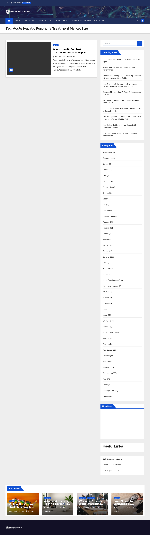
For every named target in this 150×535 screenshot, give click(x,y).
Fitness (105, 234)
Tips (104, 379)
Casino (105, 170)
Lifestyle (106, 321)
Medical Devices (109, 332)
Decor (105, 199)
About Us (30, 21)
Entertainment (108, 216)
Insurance (107, 292)
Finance (106, 228)
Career (105, 164)
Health (56, 45)
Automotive (107, 152)
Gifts (104, 263)
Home (17, 21)
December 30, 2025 (54, 508)
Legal (105, 315)
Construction (108, 187)
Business (106, 158)
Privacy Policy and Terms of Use (88, 21)
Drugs (105, 205)
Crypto (105, 193)
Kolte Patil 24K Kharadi (112, 465)
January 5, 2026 (18, 511)
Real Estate (107, 350)
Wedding (106, 396)
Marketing (107, 327)
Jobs (105, 309)
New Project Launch (111, 471)
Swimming (107, 367)
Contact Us (45, 21)
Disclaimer (61, 21)
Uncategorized (108, 391)
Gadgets (106, 245)
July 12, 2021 (60, 57)
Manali (72, 57)
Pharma (106, 344)
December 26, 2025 (123, 508)
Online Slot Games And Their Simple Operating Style (21, 507)
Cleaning (106, 181)
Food (105, 239)
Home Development (111, 280)
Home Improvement (110, 286)
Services (106, 356)
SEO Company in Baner (112, 459)
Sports (105, 362)
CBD (105, 176)
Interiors (106, 298)
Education (107, 210)
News (105, 338)
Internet (106, 303)
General (106, 257)
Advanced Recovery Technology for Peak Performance (57, 503)
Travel (105, 385)
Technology (107, 373)
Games (105, 251)
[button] (138, 21)
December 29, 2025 (88, 508)
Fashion (106, 222)
